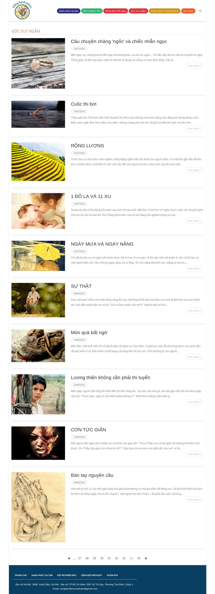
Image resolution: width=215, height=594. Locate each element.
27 (79, 558)
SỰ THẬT (81, 286)
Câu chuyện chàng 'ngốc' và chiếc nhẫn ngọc (119, 41)
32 (116, 558)
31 (109, 558)
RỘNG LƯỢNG (87, 145)
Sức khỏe (188, 11)
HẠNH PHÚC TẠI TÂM (42, 575)
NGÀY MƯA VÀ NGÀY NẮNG (102, 244)
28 (87, 558)
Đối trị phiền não (92, 11)
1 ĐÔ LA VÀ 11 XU (91, 196)
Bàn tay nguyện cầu (92, 475)
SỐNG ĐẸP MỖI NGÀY (91, 575)
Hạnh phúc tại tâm (68, 11)
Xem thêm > (194, 65)
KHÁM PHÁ (112, 575)
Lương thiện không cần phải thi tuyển (110, 377)
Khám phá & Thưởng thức (165, 11)
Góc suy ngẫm (138, 11)
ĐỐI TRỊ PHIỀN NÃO (66, 575)
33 (123, 558)
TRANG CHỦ (21, 575)
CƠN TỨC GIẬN (88, 429)
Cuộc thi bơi (83, 104)
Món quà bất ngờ (89, 332)
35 (138, 558)
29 (94, 558)
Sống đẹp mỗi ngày (115, 11)
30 (101, 558)
